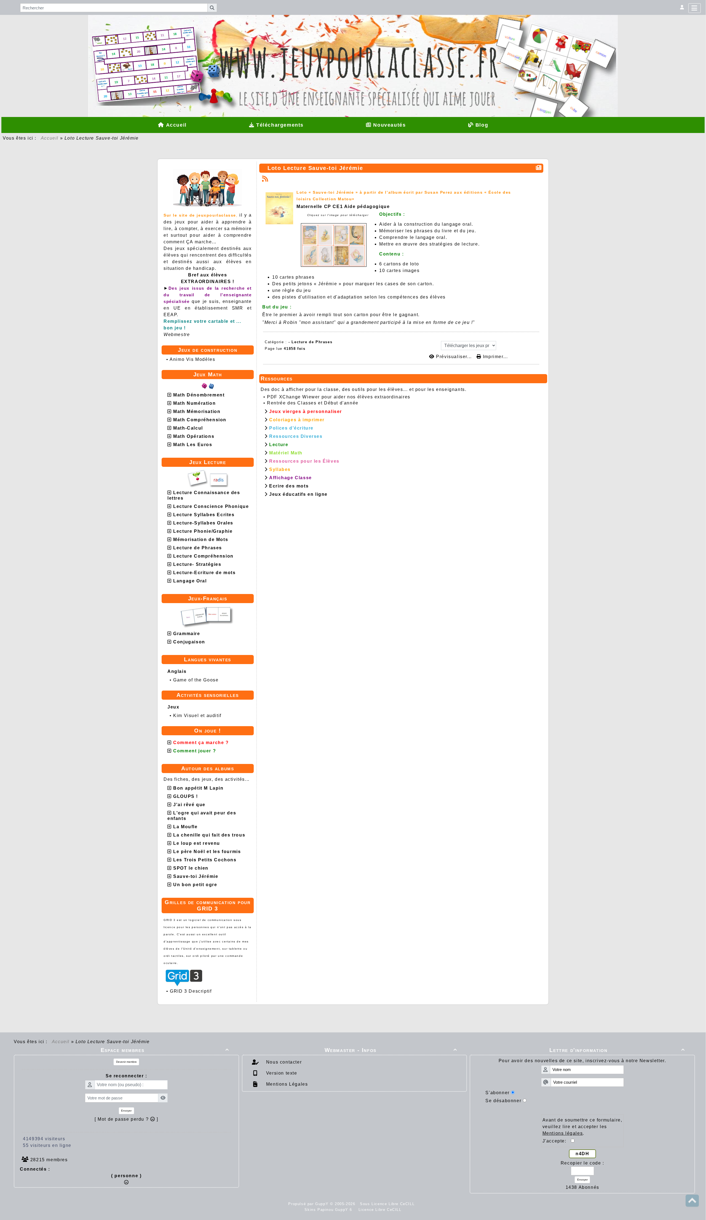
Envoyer (126, 1110)
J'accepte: (556, 1141)
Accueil (49, 138)
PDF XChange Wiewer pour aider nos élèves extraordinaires (338, 397)
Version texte (280, 1073)
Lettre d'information (617, 1050)
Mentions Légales (286, 1084)
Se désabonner (503, 1100)
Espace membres (165, 1050)
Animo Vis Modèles (192, 359)
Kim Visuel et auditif (197, 715)
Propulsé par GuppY (309, 1204)
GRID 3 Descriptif (191, 991)
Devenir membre (126, 1061)
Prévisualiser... (454, 356)
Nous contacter (283, 1062)
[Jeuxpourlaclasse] (353, 47)
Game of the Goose (195, 680)
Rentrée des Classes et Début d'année (313, 403)
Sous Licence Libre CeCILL (388, 1204)
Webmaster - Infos (391, 1050)
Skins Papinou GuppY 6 (329, 1210)
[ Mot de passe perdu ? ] (126, 1119)
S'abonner (497, 1092)
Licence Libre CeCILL (379, 1210)
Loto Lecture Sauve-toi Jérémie (315, 168)
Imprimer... (494, 356)
